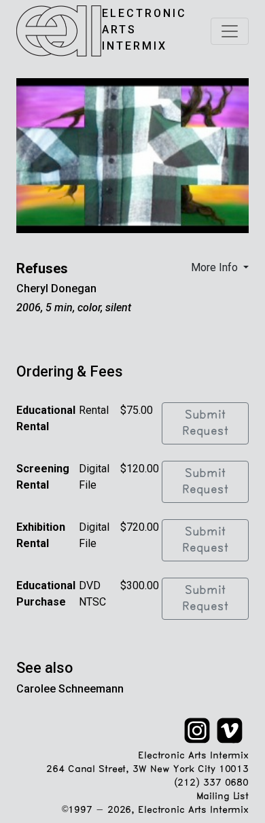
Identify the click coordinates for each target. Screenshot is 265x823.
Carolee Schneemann (70, 688)
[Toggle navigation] (230, 31)
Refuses (42, 268)
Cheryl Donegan (56, 288)
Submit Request (205, 423)
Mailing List (222, 796)
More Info (216, 267)
